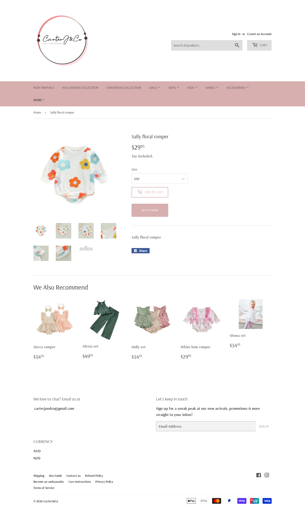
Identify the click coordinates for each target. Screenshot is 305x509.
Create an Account (259, 34)
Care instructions (80, 481)
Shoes (211, 87)
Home (37, 112)
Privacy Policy (104, 481)
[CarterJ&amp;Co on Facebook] (258, 475)
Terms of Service (43, 488)
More (37, 100)
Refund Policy (94, 476)
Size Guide (55, 476)
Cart (263, 45)
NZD (36, 458)
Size (134, 169)
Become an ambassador (48, 481)
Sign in (236, 34)
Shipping (38, 476)
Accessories (236, 87)
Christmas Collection (123, 87)
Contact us (73, 476)
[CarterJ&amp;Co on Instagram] (266, 475)
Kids (191, 87)
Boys (173, 87)
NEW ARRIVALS (43, 87)
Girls (153, 87)
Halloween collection (80, 87)
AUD (37, 450)
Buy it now (150, 210)
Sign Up (264, 426)
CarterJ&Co (50, 501)
